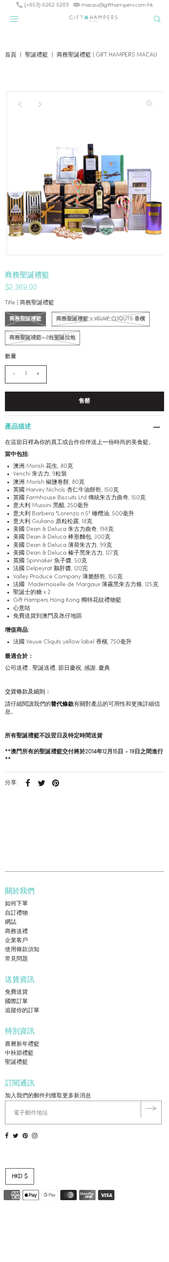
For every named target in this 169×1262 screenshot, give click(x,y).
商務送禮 (16, 932)
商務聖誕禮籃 (25, 319)
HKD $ (19, 1177)
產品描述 (18, 427)
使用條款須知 (22, 950)
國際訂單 (16, 1002)
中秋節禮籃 (19, 1053)
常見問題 (16, 959)
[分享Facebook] (27, 783)
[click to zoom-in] (149, 104)
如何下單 (16, 904)
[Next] (40, 104)
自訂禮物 (16, 913)
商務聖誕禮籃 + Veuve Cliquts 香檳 (100, 319)
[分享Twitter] (41, 783)
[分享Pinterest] (55, 783)
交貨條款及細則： (28, 692)
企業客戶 (16, 941)
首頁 (10, 55)
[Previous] (20, 104)
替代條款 (62, 704)
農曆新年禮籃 (22, 1044)
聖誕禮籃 (36, 55)
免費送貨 (16, 992)
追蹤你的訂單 (22, 1011)
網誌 (10, 922)
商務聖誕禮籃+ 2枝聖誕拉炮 (42, 337)
